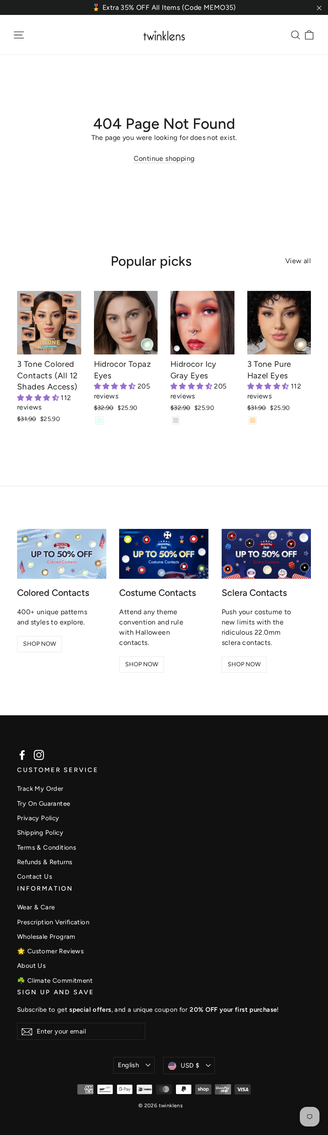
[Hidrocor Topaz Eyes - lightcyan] (99, 420)
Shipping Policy (40, 832)
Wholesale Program (46, 937)
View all (298, 261)
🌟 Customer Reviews (50, 951)
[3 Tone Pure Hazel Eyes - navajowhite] (252, 420)
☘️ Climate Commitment (55, 980)
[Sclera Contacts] (266, 554)
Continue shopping (164, 158)
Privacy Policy (38, 818)
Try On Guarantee (43, 803)
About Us (31, 966)
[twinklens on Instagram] (39, 754)
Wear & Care (36, 907)
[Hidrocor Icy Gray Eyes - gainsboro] (175, 420)
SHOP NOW (39, 643)
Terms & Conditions (46, 847)
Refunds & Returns (45, 862)
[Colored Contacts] (61, 554)
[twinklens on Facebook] (22, 754)
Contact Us (34, 876)
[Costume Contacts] (163, 554)
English (128, 1065)
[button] (39, 398)
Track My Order (40, 788)
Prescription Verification (53, 922)
